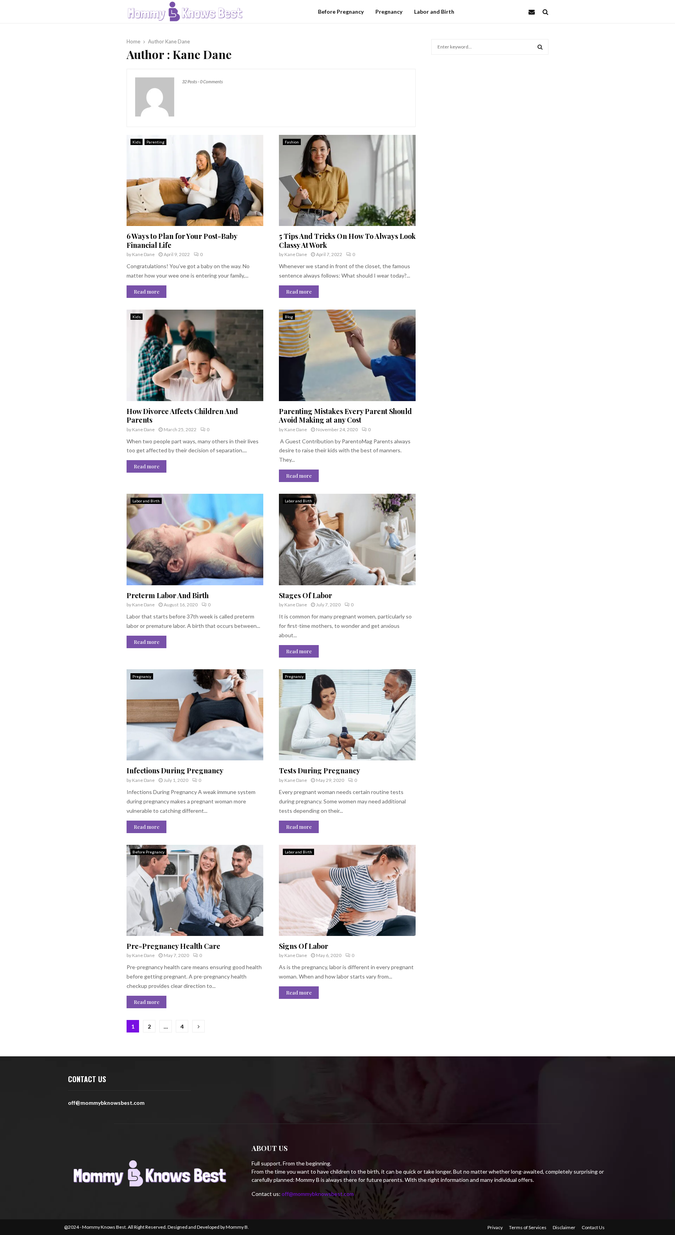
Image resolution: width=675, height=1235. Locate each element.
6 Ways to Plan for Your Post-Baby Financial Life (182, 240)
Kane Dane (177, 41)
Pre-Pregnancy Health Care (173, 946)
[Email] (534, 11)
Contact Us (593, 1227)
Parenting (155, 142)
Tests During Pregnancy (319, 770)
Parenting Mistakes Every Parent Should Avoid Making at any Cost (345, 416)
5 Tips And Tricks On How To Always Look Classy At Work (347, 240)
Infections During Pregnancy (175, 770)
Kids (136, 142)
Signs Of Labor (303, 946)
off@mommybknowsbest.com (318, 1193)
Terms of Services (527, 1227)
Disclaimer (564, 1227)
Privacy (495, 1227)
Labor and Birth (434, 11)
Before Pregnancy (341, 11)
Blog (289, 316)
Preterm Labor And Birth (168, 595)
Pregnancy (388, 11)
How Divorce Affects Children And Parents (182, 416)
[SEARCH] (540, 47)
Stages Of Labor (305, 595)
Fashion (292, 142)
